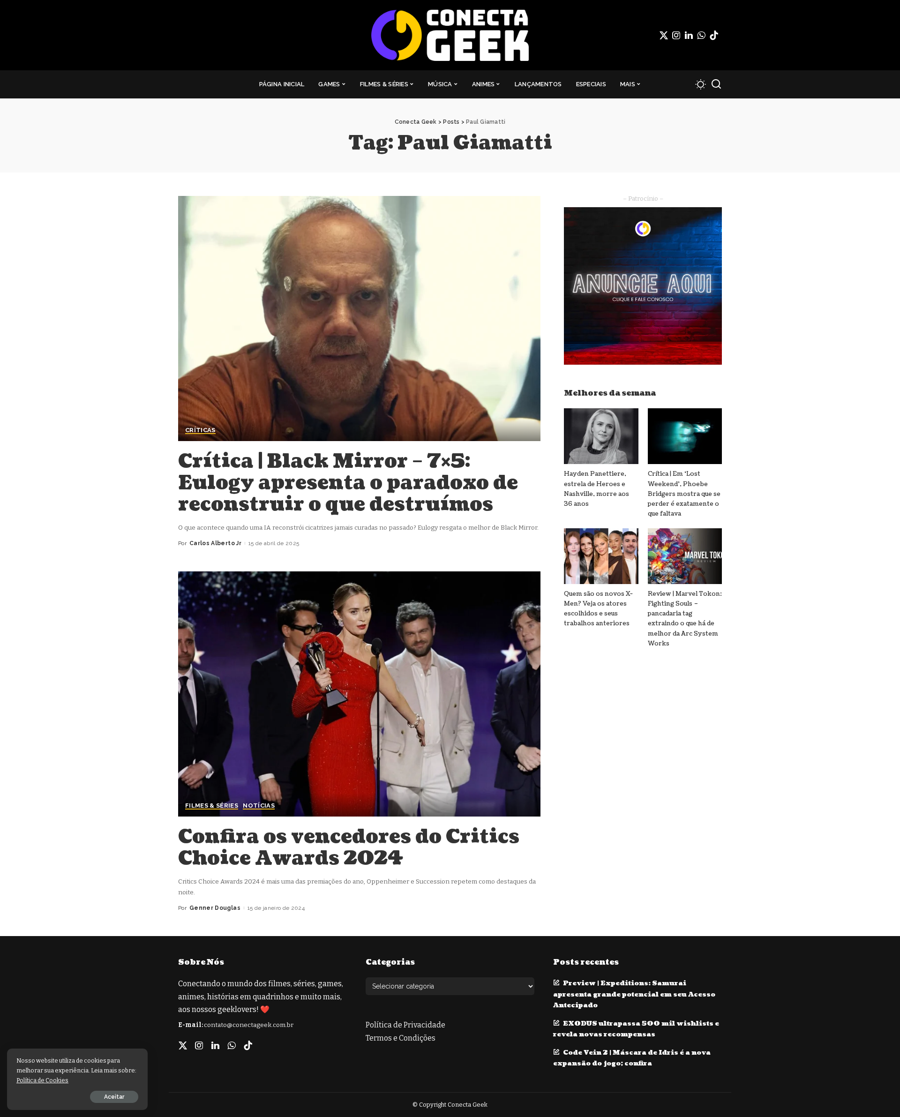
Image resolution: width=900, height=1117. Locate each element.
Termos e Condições (400, 1038)
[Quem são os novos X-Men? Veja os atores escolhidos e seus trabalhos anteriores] (601, 556)
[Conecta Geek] (449, 35)
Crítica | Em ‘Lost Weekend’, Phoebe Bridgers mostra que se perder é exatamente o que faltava (684, 494)
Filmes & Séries (211, 805)
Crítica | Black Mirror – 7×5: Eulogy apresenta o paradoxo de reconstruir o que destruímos (348, 482)
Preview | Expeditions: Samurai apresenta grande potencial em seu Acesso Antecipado (634, 994)
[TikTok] (714, 35)
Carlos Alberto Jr (215, 543)
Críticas (200, 430)
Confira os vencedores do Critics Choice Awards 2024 (348, 847)
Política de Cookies (42, 1080)
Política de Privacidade (405, 1024)
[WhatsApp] (701, 35)
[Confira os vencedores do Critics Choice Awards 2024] (359, 693)
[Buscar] (716, 84)
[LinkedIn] (688, 35)
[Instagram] (676, 35)
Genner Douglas (214, 908)
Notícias (259, 805)
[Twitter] (663, 35)
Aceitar (114, 1097)
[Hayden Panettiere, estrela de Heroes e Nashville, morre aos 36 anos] (601, 436)
